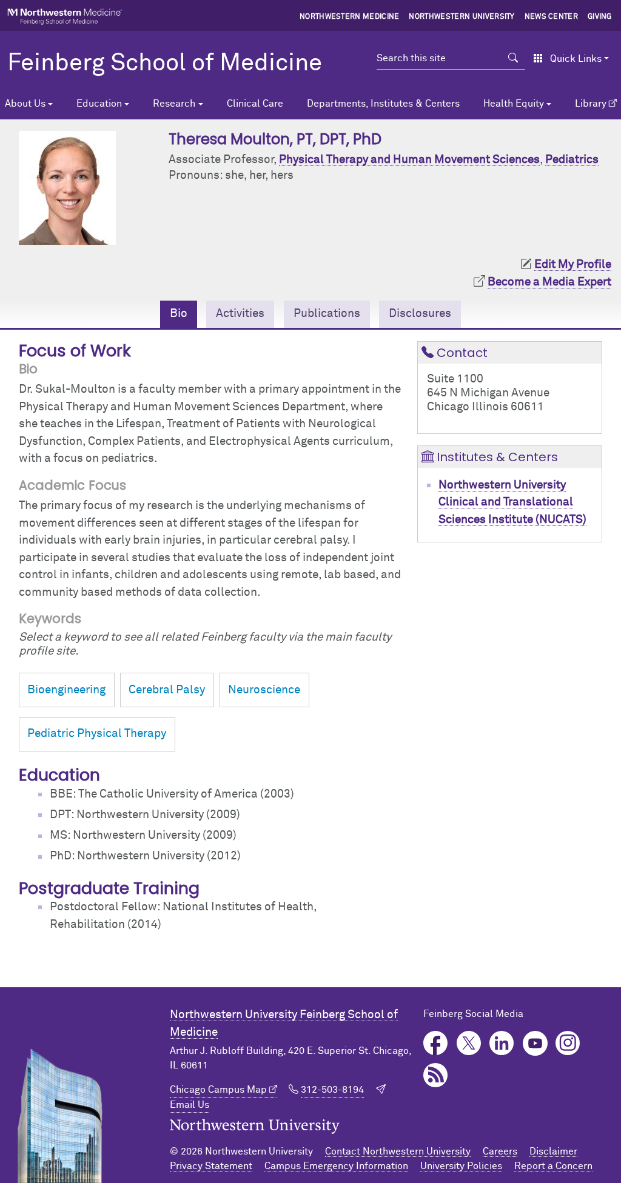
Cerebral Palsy (167, 690)
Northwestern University (461, 17)
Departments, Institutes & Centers (383, 103)
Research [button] (174, 103)
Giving (600, 17)
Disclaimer (553, 1151)
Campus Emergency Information (336, 1166)
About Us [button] (25, 103)
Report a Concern (553, 1166)
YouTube (535, 1043)
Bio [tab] (178, 313)
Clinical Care (255, 103)
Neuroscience (264, 690)
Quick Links (576, 59)
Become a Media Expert (549, 282)
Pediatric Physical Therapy (96, 733)
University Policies (461, 1166)
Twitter (469, 1043)
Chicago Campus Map (218, 1090)
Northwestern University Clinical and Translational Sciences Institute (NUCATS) (512, 502)
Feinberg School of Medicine (164, 64)
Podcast (435, 1075)
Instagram (568, 1043)
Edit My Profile (572, 264)
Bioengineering (66, 690)
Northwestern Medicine (350, 17)
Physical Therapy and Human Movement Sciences (409, 159)
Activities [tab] (240, 313)
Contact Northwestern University (398, 1151)
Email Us (189, 1105)
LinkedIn (501, 1043)
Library (590, 103)
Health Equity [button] (513, 103)
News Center (552, 17)
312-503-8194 (332, 1090)
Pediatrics (572, 159)
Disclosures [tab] (420, 313)
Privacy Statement (211, 1166)
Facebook (435, 1043)
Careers (500, 1151)
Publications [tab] (327, 313)
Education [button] (99, 103)
